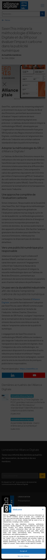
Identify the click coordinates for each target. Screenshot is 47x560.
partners (13, 515)
